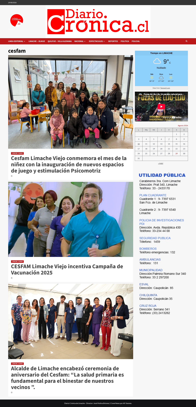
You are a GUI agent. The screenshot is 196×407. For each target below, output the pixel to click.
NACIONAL (78, 41)
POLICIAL (136, 41)
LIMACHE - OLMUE (17, 153)
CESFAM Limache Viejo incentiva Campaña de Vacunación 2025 (67, 269)
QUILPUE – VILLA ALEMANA (60, 41)
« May (160, 163)
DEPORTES (113, 41)
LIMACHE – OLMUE (37, 41)
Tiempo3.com (165, 88)
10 (139, 144)
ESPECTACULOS (96, 41)
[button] (186, 41)
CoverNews (115, 403)
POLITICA (125, 41)
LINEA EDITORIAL (15, 41)
